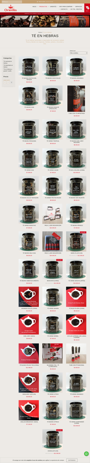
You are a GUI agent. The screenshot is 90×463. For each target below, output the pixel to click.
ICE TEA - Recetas (76, 9)
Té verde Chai (29, 170)
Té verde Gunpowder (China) (76, 422)
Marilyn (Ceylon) (76, 253)
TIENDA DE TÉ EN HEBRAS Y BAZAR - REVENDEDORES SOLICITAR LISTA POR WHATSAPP (45, 13)
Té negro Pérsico (77, 225)
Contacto (64, 9)
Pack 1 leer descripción (53, 225)
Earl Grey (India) (29, 336)
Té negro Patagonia (29, 141)
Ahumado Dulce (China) (29, 308)
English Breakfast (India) (29, 422)
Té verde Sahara (53, 308)
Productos (43, 6)
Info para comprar (65, 6)
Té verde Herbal (53, 336)
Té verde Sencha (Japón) (76, 280)
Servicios (78, 6)
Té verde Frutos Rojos (53, 197)
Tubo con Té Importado (77, 113)
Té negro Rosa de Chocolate (53, 108)
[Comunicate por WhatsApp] (86, 453)
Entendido (71, 460)
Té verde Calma (53, 170)
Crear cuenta (41, 1)
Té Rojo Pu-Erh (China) (76, 308)
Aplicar (11, 82)
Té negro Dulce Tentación (29, 197)
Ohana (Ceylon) (53, 451)
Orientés (53, 6)
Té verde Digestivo (29, 225)
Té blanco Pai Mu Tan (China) (29, 365)
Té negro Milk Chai (29, 253)
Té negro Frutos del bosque (29, 78)
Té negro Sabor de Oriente (29, 280)
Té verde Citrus (52, 394)
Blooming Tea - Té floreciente (53, 365)
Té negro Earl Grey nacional (76, 141)
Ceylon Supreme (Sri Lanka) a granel (76, 336)
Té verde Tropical (53, 141)
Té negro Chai (29, 107)
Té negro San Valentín (76, 197)
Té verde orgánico (76, 394)
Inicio (34, 6)
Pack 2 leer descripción (53, 253)
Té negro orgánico (76, 78)
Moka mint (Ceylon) (29, 394)
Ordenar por (73, 50)
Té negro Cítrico (53, 422)
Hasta (8, 80)
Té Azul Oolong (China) (77, 170)
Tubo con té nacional (76, 365)
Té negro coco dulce (52, 78)
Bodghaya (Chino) (53, 280)
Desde (5, 80)
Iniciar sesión (49, 1)
